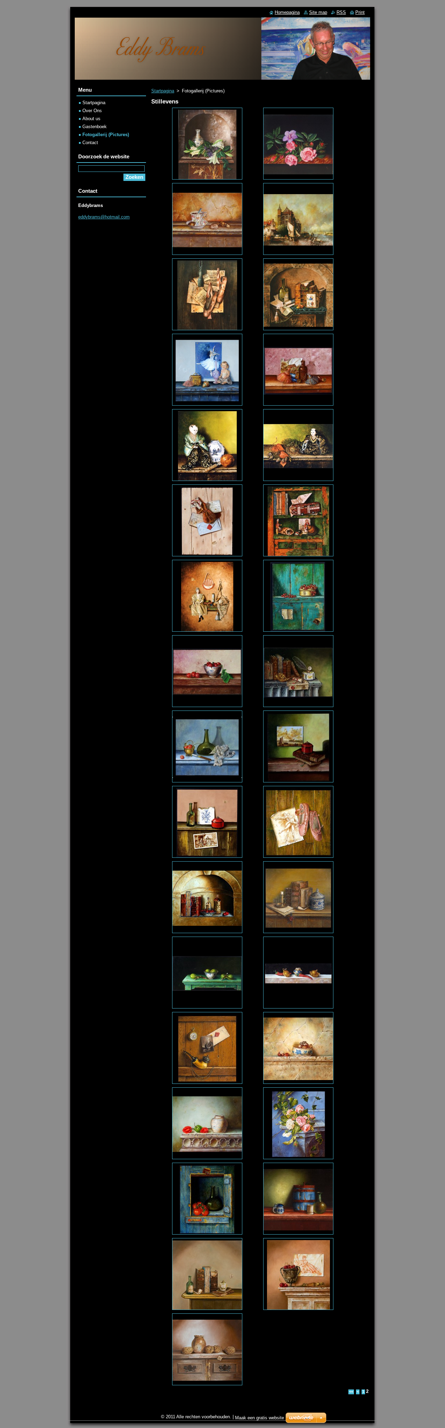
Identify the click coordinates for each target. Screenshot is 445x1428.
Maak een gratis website (259, 1417)
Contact (90, 142)
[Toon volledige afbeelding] (207, 144)
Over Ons (92, 110)
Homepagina (287, 12)
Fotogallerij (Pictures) (105, 134)
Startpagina (162, 90)
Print (360, 12)
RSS (341, 12)
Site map (318, 12)
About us (91, 118)
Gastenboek (94, 126)
